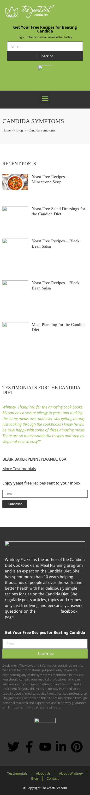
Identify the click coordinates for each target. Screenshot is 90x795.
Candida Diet (48, 611)
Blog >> (22, 130)
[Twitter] (13, 747)
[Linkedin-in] (61, 747)
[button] (45, 98)
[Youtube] (45, 747)
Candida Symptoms (42, 130)
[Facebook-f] (29, 747)
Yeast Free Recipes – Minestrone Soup (50, 179)
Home (6, 130)
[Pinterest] (77, 747)
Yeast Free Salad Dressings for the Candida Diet (58, 211)
